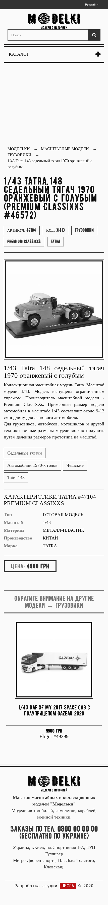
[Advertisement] (54, 105)
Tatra (55, 241)
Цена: (18, 566)
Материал (14, 530)
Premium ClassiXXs (24, 241)
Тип (8, 514)
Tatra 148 (16, 477)
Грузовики (84, 230)
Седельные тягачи (24, 453)
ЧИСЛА (68, 885)
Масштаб (13, 522)
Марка (11, 545)
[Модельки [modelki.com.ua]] (54, 21)
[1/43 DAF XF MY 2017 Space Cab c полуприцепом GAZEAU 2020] (54, 659)
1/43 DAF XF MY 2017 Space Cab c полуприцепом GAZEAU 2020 (54, 710)
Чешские (75, 465)
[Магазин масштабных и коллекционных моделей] (54, 783)
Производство (18, 537)
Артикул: (21, 230)
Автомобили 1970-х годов (32, 465)
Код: (55, 230)
